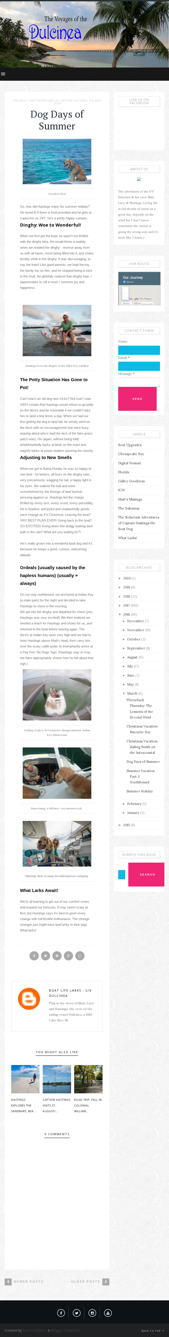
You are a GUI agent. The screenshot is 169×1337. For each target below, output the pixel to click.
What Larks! (127, 538)
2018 (127, 596)
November (136, 630)
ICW (121, 490)
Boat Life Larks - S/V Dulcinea (70, 993)
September (136, 648)
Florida (123, 472)
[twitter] (77, 1312)
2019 (127, 587)
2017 (127, 605)
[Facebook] (61, 1312)
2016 (127, 614)
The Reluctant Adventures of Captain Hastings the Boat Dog (58, 102)
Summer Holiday (140, 791)
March (132, 693)
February (134, 804)
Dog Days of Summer (143, 762)
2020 (127, 578)
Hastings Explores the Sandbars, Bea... (23, 1105)
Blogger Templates (66, 1330)
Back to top (151, 1330)
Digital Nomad (129, 463)
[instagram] (92, 1312)
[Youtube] (108, 1312)
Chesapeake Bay (131, 454)
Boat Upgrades (129, 445)
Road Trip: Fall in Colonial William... (88, 1105)
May (131, 684)
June (131, 675)
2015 (127, 825)
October (134, 639)
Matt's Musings (130, 499)
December (136, 621)
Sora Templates (35, 1330)
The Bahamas (128, 508)
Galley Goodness (131, 481)
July (130, 666)
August (132, 657)
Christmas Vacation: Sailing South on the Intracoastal (142, 747)
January (133, 813)
